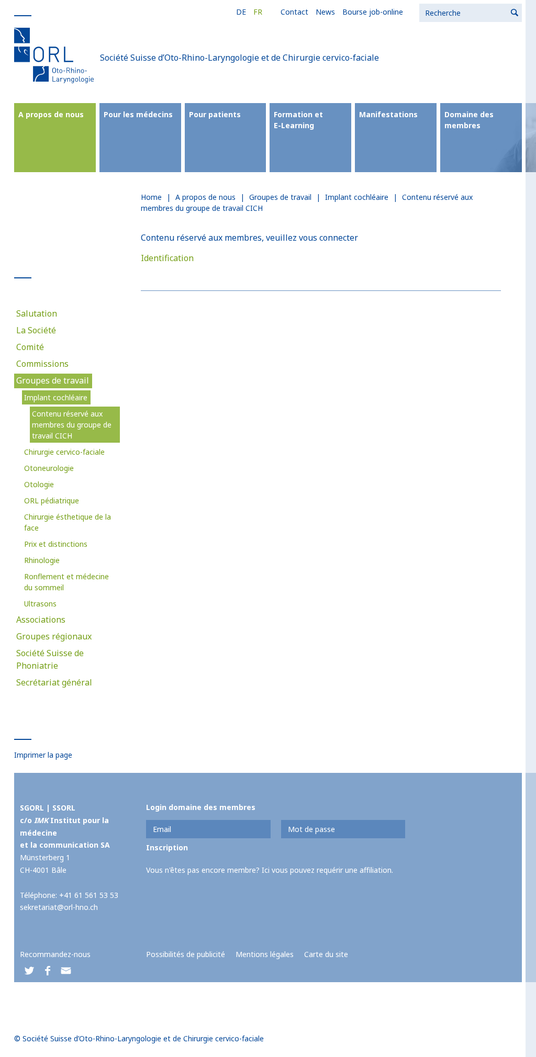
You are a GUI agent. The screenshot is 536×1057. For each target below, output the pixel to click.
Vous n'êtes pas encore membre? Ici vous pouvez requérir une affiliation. (269, 870)
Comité (30, 347)
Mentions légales (265, 954)
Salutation (36, 313)
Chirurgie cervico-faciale (64, 452)
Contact (294, 12)
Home (151, 197)
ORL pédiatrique (51, 500)
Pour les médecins (138, 114)
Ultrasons (40, 604)
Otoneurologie (49, 468)
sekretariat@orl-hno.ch (59, 907)
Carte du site (326, 954)
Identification (167, 258)
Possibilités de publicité (185, 954)
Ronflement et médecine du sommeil (66, 581)
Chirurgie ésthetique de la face (67, 522)
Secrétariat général (54, 682)
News (325, 12)
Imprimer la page (43, 755)
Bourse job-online (372, 12)
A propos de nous (51, 114)
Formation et (298, 119)
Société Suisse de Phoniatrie (50, 659)
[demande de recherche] (515, 13)
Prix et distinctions (55, 544)
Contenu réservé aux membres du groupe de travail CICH (71, 425)
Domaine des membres (469, 119)
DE (241, 12)
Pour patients (215, 114)
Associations (40, 619)
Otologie (39, 484)
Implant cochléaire (55, 397)
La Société (36, 330)
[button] (29, 971)
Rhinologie (42, 560)
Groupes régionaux (54, 636)
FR (257, 12)
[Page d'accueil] (56, 55)
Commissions (42, 363)
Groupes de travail (52, 380)
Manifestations (388, 114)
